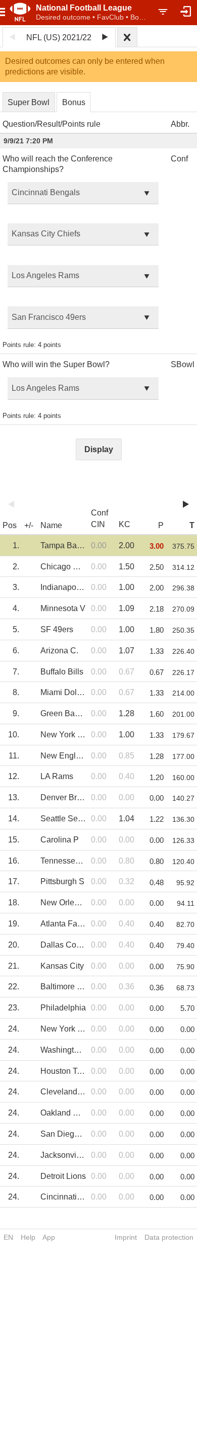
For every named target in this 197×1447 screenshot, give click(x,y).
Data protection (168, 1237)
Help (28, 1237)
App (48, 1237)
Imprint (126, 1237)
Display (98, 449)
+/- (28, 525)
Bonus (73, 102)
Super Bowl (29, 102)
